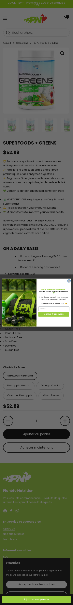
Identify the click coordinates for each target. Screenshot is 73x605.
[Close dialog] (68, 280)
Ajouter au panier (36, 599)
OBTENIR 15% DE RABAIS (53, 314)
